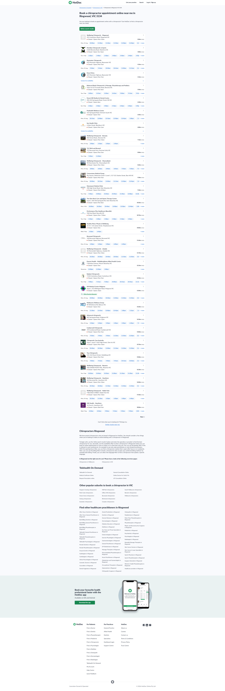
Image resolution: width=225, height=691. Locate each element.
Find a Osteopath (92, 652)
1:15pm (132, 310)
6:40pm (99, 231)
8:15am (99, 93)
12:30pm (123, 43)
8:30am (106, 93)
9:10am (124, 168)
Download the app (85, 602)
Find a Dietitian (91, 649)
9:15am (130, 93)
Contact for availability (87, 80)
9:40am (91, 194)
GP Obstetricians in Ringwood (110, 546)
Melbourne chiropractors (131, 495)
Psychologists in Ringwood (132, 536)
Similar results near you (112, 424)
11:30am (100, 43)
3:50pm (98, 106)
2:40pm (98, 55)
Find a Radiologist (92, 659)
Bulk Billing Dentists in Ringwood (88, 519)
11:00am (123, 68)
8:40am (108, 168)
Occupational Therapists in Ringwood (112, 565)
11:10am (123, 256)
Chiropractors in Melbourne (86, 462)
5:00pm (108, 244)
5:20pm (130, 219)
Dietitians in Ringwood (108, 527)
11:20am (98, 156)
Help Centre (90, 670)
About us (124, 628)
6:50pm (132, 323)
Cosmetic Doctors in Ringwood (87, 562)
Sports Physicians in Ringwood (133, 555)
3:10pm (100, 143)
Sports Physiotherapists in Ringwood (134, 558)
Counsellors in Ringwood (86, 565)
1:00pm (132, 118)
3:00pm (114, 55)
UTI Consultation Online (119, 478)
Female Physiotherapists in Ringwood (89, 547)
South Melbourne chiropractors (133, 489)
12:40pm (131, 43)
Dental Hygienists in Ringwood (87, 568)
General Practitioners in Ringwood (111, 543)
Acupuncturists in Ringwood (87, 550)
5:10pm (122, 219)
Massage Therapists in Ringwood (111, 549)
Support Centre (108, 645)
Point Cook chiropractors (86, 492)
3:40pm (130, 55)
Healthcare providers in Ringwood (134, 568)
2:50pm (106, 55)
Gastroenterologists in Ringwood (111, 540)
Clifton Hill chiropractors (108, 492)
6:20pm (124, 244)
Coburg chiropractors (85, 498)
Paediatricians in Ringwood (132, 515)
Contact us (124, 635)
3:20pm (122, 55)
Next (141, 417)
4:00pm (106, 106)
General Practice (109, 628)
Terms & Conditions (127, 638)
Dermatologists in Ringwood (109, 521)
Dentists (106, 635)
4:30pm (130, 106)
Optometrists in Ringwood (109, 568)
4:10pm (114, 106)
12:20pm (138, 194)
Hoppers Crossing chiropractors (88, 489)
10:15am (92, 118)
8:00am (91, 93)
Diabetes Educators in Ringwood (111, 524)
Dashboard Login (109, 642)
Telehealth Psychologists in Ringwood (89, 541)
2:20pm (91, 55)
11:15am (131, 68)
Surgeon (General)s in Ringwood (133, 561)
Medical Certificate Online (86, 475)
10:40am (114, 194)
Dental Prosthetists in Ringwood (111, 512)
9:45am (100, 68)
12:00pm (100, 118)
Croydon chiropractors (108, 501)
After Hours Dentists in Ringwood (88, 512)
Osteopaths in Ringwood (131, 512)
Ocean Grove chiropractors (86, 495)
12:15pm (107, 118)
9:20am (91, 156)
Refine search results (87, 29)
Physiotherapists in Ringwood (133, 522)
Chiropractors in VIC (97, 7)
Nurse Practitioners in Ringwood (111, 557)
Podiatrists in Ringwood (131, 530)
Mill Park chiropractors (108, 489)
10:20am (106, 194)
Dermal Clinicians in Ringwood (110, 518)
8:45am (114, 93)
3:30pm (116, 143)
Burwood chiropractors (108, 495)
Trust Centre (125, 645)
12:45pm (123, 118)
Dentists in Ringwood (108, 515)
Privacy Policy (125, 642)
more (142, 43)
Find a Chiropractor (93, 642)
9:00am (122, 93)
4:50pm (138, 55)
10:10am (92, 386)
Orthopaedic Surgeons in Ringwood (111, 571)
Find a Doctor (91, 628)
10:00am (92, 43)
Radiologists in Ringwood (131, 539)
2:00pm (106, 269)
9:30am (92, 68)
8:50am (116, 168)
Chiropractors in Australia (85, 7)
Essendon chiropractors (85, 501)
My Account (90, 666)
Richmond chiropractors (108, 498)
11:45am (100, 310)
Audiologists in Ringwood (86, 553)
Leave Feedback (91, 673)
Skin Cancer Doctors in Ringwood (134, 547)
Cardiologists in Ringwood (86, 556)
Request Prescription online (86, 478)
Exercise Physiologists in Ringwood (111, 537)
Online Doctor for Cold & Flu (121, 475)
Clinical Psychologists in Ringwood (88, 559)
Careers (123, 631)
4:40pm (138, 106)
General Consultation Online (121, 472)
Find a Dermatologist (93, 656)
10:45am (115, 68)
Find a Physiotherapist (93, 635)
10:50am (115, 256)
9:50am (108, 335)
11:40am (108, 43)
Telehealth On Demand (85, 472)
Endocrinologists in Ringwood (110, 534)
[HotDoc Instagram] (150, 625)
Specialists (107, 638)
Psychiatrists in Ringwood (132, 533)
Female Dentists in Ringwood (87, 544)
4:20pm (122, 106)
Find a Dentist (91, 631)
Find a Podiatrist (92, 638)
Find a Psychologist (93, 645)
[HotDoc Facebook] (143, 625)
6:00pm (116, 244)
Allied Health (108, 631)
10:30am (108, 68)
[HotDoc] (75, 2)
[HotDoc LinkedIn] (147, 625)
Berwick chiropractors (131, 492)
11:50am (115, 43)
